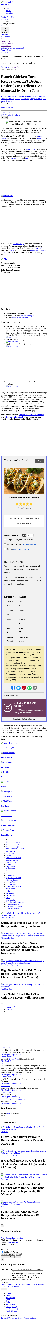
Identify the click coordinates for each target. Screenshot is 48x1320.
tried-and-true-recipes (14, 906)
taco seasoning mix (28, 316)
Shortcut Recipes (7, 96)
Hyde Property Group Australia (13, 1099)
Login (3, 17)
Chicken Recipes (7, 99)
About (8, 1293)
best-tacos (10, 853)
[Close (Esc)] (2, 1115)
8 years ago (16, 1054)
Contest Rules (11, 1311)
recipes (8, 891)
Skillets (3, 786)
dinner (39, 138)
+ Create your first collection (12, 1238)
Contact (9, 1295)
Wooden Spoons (6, 816)
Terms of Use (11, 1304)
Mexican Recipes (38, 96)
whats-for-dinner (12, 909)
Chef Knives (5, 806)
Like (3, 1054)
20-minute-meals (12, 844)
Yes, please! (5, 67)
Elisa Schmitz (6, 1057)
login (10, 4)
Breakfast (4, 1132)
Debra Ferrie (6, 1077)
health (8, 11)
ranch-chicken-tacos (13, 886)
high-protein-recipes (13, 878)
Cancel (17, 1257)
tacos (8, 898)
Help (8, 1302)
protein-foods (11, 882)
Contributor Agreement (15, 1309)
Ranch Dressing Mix (8, 748)
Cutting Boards (6, 796)
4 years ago (16, 1083)
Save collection (7, 1257)
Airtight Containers (8, 825)
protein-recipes (11, 884)
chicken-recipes (12, 860)
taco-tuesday (11, 900)
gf (7, 873)
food (7, 8)
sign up (4, 4)
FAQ (8, 1300)
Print (39, 461)
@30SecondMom (24, 710)
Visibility (4, 1249)
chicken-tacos (11, 862)
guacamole (38, 248)
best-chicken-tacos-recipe (15, 849)
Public (6, 1252)
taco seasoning (15, 158)
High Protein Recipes (23, 96)
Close (18, 1254)
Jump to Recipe (7, 107)
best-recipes (10, 851)
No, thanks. (15, 67)
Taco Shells (5, 767)
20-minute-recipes (13, 846)
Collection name (7, 1245)
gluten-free (10, 875)
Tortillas (4, 777)
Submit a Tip (6, 19)
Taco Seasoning (6, 757)
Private (15, 1252)
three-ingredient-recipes (15, 902)
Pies (2, 1206)
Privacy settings (30, 1318)
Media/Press (10, 1298)
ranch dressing (30, 158)
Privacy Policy (11, 1307)
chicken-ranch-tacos (13, 858)
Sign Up (10, 17)
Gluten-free (25, 99)
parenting (9, 13)
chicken (9, 855)
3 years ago (16, 1097)
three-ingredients (12, 904)
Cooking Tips (6, 989)
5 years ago (16, 1074)
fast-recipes (10, 869)
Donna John (5, 1048)
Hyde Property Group (9, 1092)
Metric (30, 535)
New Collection (12, 1242)
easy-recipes (10, 866)
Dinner (17, 99)
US (24, 535)
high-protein (30, 149)
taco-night (10, 893)
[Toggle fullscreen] (4, 1115)
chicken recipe (18, 244)
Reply (7, 1054)
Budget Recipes (36, 99)
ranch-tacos (10, 889)
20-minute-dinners (13, 842)
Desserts (4, 1179)
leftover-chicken (12, 880)
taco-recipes (10, 895)
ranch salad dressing (20, 318)
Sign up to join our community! (13, 48)
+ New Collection (8, 1254)
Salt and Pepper (6, 835)
